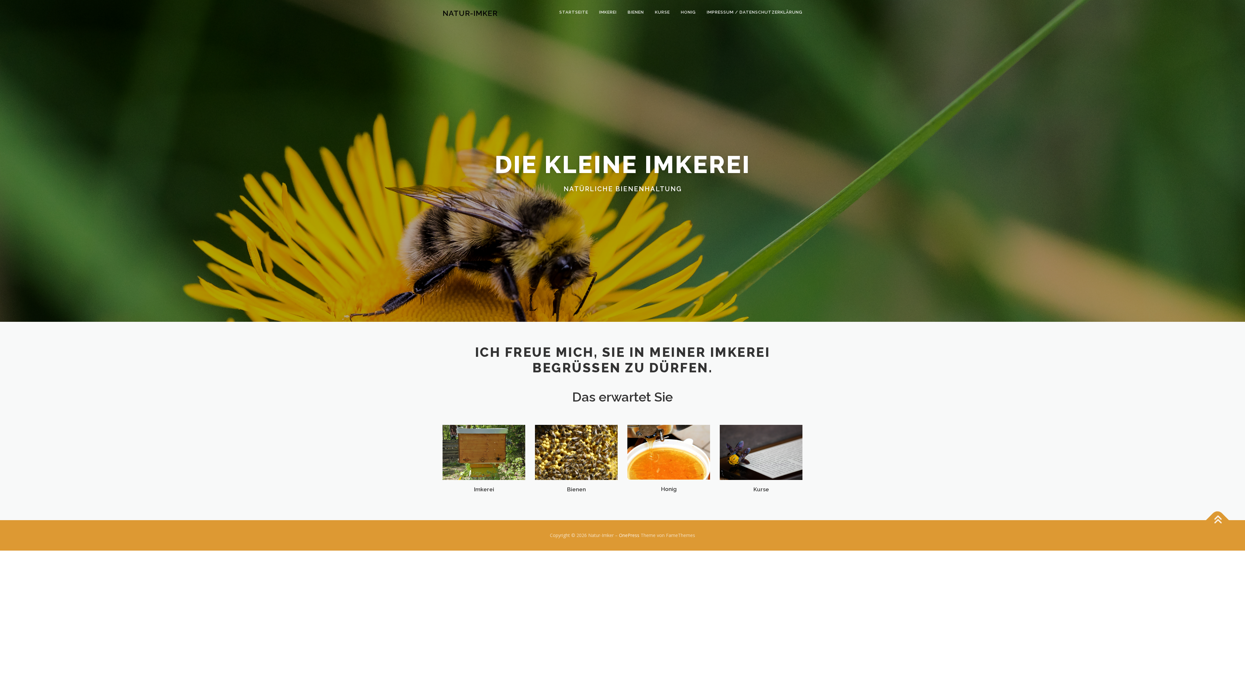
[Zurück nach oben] (1217, 520)
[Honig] (668, 452)
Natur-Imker (470, 13)
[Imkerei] (484, 452)
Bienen (636, 12)
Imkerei (608, 12)
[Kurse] (761, 452)
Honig (688, 12)
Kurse (662, 12)
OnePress (629, 535)
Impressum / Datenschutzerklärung (754, 12)
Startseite (573, 12)
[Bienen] (576, 452)
